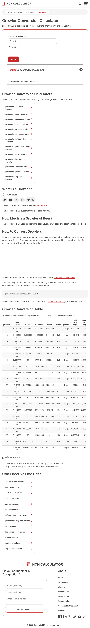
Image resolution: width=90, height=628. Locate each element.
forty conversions (11, 504)
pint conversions (11, 537)
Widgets (61, 587)
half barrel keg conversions (15, 515)
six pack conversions (13, 548)
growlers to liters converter (15, 154)
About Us (62, 577)
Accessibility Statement (68, 606)
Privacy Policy (64, 601)
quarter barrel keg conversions (17, 521)
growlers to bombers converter (17, 119)
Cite (32, 200)
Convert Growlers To (17, 36)
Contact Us (63, 582)
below (36, 82)
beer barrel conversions (14, 482)
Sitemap (61, 610)
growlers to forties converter (16, 129)
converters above (56, 301)
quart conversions (12, 543)
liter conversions (11, 526)
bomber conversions (13, 493)
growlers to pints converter (15, 167)
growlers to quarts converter (16, 172)
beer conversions (11, 487)
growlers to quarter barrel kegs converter (17, 147)
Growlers (12, 47)
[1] (42, 242)
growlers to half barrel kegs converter (15, 140)
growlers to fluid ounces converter (14, 160)
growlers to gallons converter (16, 134)
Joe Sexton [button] (12, 194)
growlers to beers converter (16, 114)
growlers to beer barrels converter (14, 108)
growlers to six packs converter (13, 177)
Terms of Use (63, 596)
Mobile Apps (63, 592)
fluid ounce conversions (14, 532)
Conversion (18, 12)
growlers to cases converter (16, 124)
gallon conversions (12, 509)
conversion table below (64, 277)
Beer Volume (30, 12)
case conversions (11, 498)
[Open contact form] (81, 70)
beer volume (41, 206)
